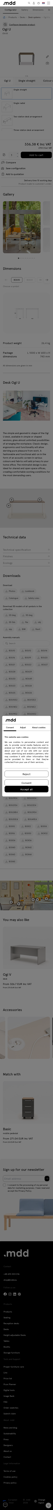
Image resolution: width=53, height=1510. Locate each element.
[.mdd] (9, 3)
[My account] (34, 3)
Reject (26, 774)
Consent (26, 783)
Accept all (26, 789)
